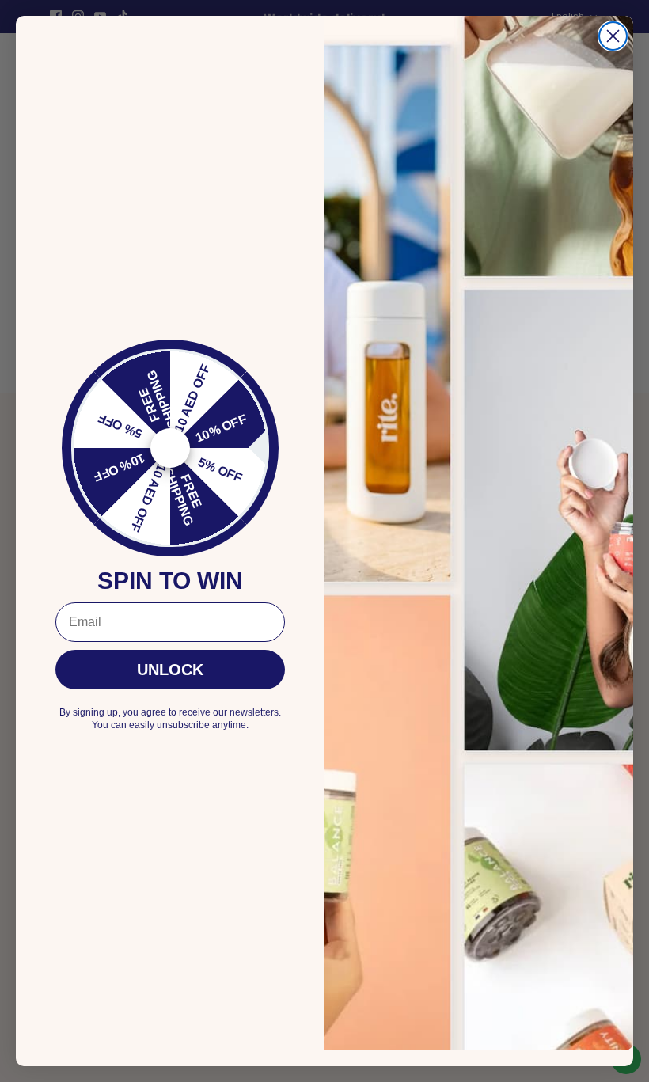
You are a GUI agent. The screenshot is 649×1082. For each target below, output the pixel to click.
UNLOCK (170, 669)
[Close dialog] (613, 36)
